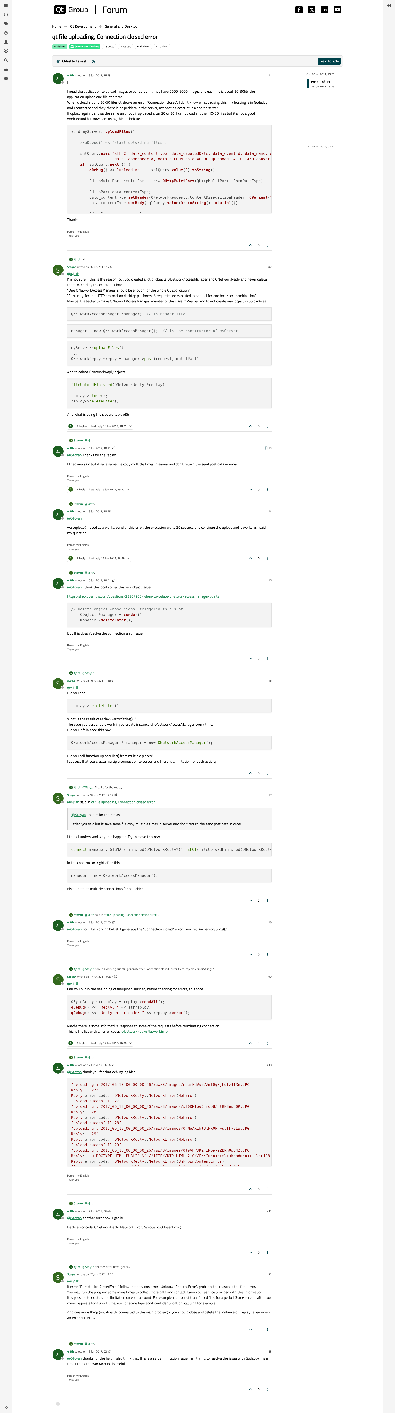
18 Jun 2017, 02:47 (99, 1351)
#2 (270, 267)
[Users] (6, 42)
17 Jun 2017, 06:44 (99, 1211)
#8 (270, 922)
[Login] (389, 5)
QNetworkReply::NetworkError (145, 1031)
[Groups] (6, 51)
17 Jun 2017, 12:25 (101, 1274)
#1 (270, 75)
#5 (270, 580)
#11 (269, 1211)
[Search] (6, 60)
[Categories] (6, 5)
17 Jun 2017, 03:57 (101, 976)
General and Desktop (86, 46)
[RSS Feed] (93, 61)
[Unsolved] (6, 78)
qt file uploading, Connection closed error (123, 802)
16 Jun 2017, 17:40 (101, 267)
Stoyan (71, 267)
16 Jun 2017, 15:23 (99, 75)
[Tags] (6, 23)
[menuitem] (389, 5)
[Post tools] (268, 245)
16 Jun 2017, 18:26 (99, 511)
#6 (270, 680)
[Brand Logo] (90, 9)
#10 (269, 1065)
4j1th (70, 75)
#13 (269, 1351)
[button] (6, 1407)
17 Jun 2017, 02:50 (99, 922)
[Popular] (6, 33)
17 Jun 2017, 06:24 (99, 1065)
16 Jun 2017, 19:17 (101, 795)
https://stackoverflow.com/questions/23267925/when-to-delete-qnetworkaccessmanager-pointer (144, 596)
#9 (270, 976)
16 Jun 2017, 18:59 (101, 680)
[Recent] (6, 14)
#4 (270, 511)
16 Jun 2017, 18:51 (99, 580)
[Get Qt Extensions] (6, 69)
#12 (269, 1274)
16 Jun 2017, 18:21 (99, 448)
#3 (270, 448)
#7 (270, 795)
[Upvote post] (251, 245)
